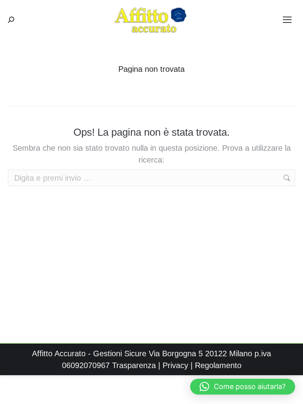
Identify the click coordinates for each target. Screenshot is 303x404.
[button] (242, 387)
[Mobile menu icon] (287, 20)
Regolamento (218, 365)
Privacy (175, 365)
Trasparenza (134, 365)
